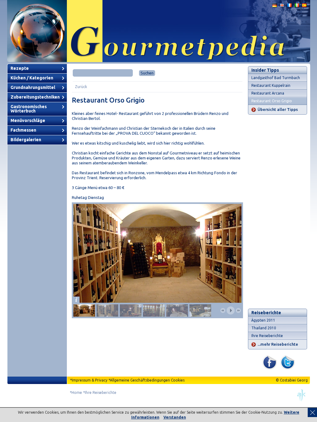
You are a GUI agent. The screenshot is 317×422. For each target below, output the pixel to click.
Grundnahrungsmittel (33, 87)
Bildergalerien (26, 139)
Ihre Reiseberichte (267, 336)
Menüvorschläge (28, 120)
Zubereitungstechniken (35, 97)
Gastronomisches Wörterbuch (29, 108)
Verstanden (174, 417)
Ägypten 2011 (263, 320)
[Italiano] (297, 7)
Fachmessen (23, 130)
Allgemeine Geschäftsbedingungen (140, 380)
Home (77, 392)
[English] (282, 7)
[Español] (304, 7)
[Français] (289, 7)
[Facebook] (269, 368)
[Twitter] (287, 368)
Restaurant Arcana (267, 93)
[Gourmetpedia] (158, 61)
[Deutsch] (274, 7)
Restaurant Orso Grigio (271, 101)
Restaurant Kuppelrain (270, 85)
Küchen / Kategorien (32, 77)
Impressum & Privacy (89, 380)
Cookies (178, 380)
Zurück (81, 87)
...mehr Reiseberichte (278, 344)
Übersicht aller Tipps (278, 109)
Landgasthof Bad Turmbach (275, 78)
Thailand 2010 (263, 328)
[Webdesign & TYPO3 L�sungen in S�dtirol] (301, 400)
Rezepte (20, 68)
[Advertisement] (277, 211)
